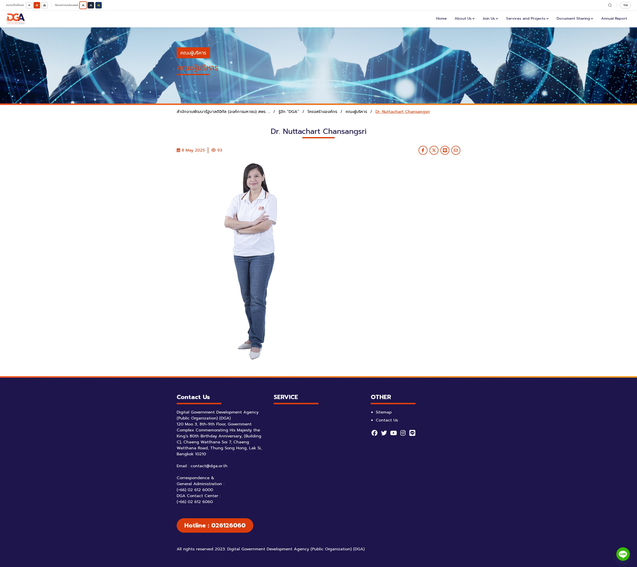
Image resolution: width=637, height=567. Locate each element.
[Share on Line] (444, 150)
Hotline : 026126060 (215, 525)
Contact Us (387, 420)
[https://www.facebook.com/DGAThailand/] (374, 433)
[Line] (623, 554)
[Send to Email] (455, 150)
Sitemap (384, 412)
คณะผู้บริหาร (193, 52)
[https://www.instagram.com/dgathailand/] (403, 433)
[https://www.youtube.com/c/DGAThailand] (393, 433)
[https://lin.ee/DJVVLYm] (412, 433)
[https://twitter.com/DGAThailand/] (384, 433)
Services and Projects (525, 18)
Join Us (489, 18)
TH (625, 5)
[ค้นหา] (610, 5)
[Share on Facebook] (423, 150)
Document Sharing (573, 18)
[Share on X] (433, 150)
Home (441, 18)
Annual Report (614, 18)
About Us (463, 18)
